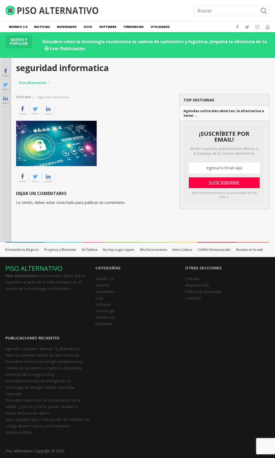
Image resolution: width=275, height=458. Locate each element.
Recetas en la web (249, 249)
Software (107, 27)
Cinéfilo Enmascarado (214, 249)
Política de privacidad (203, 291)
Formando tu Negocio (22, 249)
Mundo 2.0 (18, 27)
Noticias (42, 27)
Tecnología (105, 310)
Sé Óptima (89, 249)
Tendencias (133, 27)
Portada (23, 97)
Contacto (193, 298)
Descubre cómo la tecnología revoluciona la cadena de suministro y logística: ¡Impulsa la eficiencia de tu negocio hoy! (43, 368)
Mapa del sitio (197, 285)
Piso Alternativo (33, 82)
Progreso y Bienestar (60, 249)
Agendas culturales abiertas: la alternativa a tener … (223, 113)
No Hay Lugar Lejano (119, 249)
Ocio (88, 27)
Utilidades (160, 27)
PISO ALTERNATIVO (33, 268)
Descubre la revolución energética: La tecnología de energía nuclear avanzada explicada (39, 387)
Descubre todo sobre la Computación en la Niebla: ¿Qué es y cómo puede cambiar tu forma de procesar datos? (42, 407)
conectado (65, 202)
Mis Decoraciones (153, 249)
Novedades (67, 27)
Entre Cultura (182, 249)
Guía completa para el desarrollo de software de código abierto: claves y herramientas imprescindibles (47, 426)
